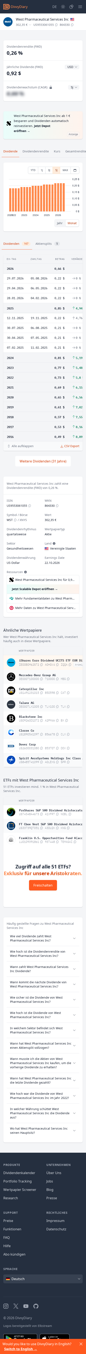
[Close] (81, 1344)
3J (49, 170)
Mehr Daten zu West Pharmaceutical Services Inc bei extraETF (45, 608)
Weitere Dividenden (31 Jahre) (43, 461)
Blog (49, 1189)
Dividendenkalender (19, 1173)
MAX (65, 170)
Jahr (60, 223)
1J (42, 170)
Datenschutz (56, 1229)
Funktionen (12, 1229)
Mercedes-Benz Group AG (37, 675)
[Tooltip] (54, 543)
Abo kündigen (14, 1254)
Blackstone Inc (30, 716)
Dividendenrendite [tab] (36, 151)
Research (10, 1198)
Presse (51, 1198)
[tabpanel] (43, 197)
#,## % (15, 93)
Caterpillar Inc (31, 688)
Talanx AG (26, 702)
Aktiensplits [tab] (46, 244)
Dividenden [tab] (15, 244)
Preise (8, 1220)
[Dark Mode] (63, 6)
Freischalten (43, 885)
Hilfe (7, 1246)
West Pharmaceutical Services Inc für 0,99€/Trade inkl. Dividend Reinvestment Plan (45, 580)
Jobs (49, 1181)
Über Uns (53, 1173)
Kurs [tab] (57, 151)
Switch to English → (20, 1349)
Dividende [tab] (10, 151)
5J (56, 170)
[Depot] (71, 6)
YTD (33, 170)
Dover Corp (27, 744)
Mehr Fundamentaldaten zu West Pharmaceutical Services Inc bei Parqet (45, 598)
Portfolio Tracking (17, 1181)
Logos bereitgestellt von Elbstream (27, 1326)
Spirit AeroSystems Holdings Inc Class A (51, 758)
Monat (72, 223)
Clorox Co (26, 730)
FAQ (6, 1237)
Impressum (55, 1220)
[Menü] (80, 7)
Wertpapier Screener (19, 1189)
